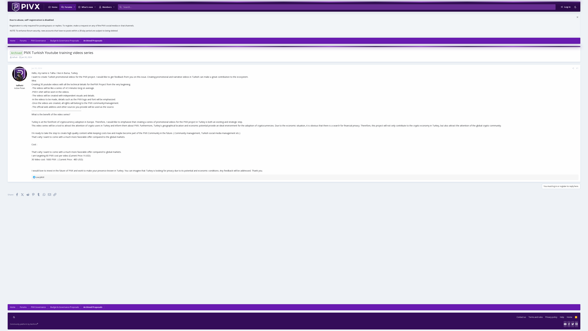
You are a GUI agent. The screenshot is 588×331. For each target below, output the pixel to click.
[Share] (573, 68)
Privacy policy (551, 317)
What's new (87, 7)
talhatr (15, 57)
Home (54, 7)
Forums (68, 7)
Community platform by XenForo (24, 324)
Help (562, 317)
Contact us (521, 317)
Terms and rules (536, 317)
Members (107, 7)
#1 (577, 68)
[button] (74, 7)
